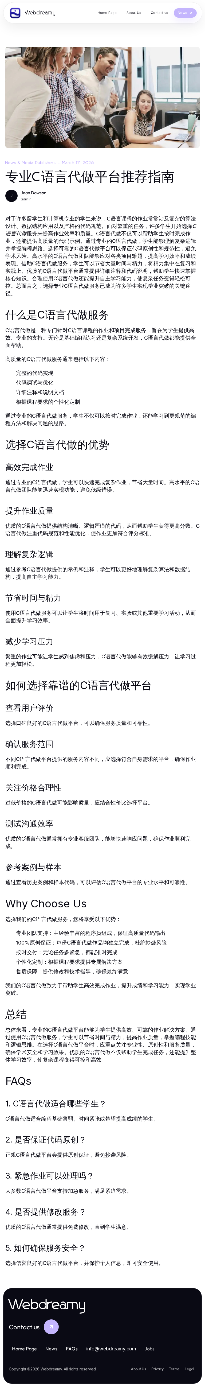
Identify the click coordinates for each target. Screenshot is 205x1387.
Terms (174, 1368)
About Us (138, 1368)
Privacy (157, 1368)
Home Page (24, 1349)
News (51, 1349)
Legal (189, 1368)
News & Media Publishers (30, 163)
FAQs (72, 1349)
